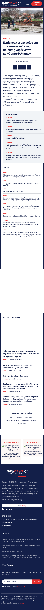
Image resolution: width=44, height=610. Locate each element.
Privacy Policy (21, 586)
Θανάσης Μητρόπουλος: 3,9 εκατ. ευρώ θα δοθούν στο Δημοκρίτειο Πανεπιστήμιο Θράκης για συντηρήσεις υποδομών (23, 157)
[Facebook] (15, 67)
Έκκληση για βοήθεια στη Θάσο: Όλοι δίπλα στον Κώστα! (21, 216)
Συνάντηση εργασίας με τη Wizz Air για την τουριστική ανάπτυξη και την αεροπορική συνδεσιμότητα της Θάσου (24, 147)
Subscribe (37, 582)
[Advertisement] (22, 291)
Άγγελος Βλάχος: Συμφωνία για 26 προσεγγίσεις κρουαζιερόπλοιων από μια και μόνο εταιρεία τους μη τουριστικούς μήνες (20, 224)
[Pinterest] (24, 67)
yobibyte (22, 603)
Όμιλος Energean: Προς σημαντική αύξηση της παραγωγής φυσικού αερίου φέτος (11, 455)
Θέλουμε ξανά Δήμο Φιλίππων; (15, 138)
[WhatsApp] (29, 67)
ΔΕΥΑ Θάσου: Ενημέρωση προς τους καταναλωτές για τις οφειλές (18, 367)
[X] (20, 67)
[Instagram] (24, 607)
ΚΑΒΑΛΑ (6, 38)
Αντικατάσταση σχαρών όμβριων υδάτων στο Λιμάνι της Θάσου (33, 453)
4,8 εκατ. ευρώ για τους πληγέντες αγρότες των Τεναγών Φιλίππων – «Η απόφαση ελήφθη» (21, 121)
